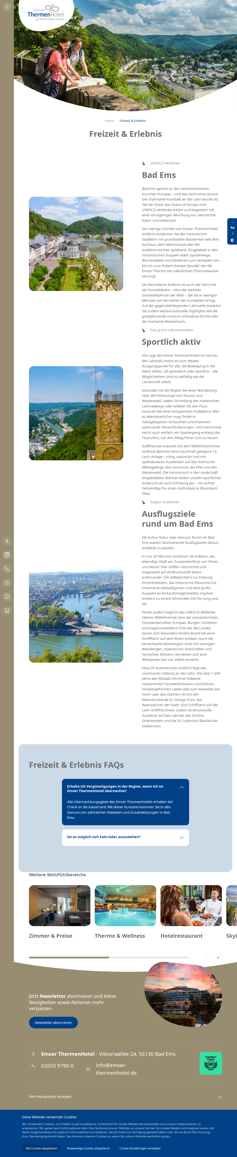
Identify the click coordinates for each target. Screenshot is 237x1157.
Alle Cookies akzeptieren (41, 1148)
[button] (207, 957)
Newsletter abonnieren (53, 1022)
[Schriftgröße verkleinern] (232, 222)
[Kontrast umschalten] (232, 239)
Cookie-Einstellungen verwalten (140, 1148)
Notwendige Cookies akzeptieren (88, 1148)
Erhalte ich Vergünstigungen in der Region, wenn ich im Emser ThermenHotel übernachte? (115, 788)
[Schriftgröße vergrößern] (232, 233)
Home (109, 121)
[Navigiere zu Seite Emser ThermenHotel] (46, 15)
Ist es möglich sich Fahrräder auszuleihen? (104, 837)
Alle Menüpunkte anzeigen (50, 1096)
